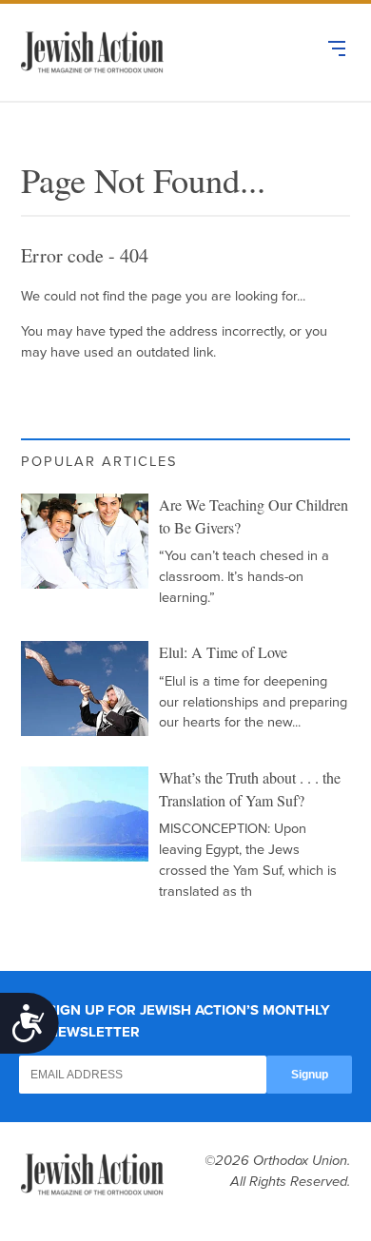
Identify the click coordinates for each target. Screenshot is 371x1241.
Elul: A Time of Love (223, 652)
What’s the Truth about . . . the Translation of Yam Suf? (250, 789)
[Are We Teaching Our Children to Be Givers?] (84, 541)
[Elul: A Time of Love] (84, 688)
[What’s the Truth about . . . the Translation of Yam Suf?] (84, 814)
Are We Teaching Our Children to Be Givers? (253, 516)
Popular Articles (99, 462)
